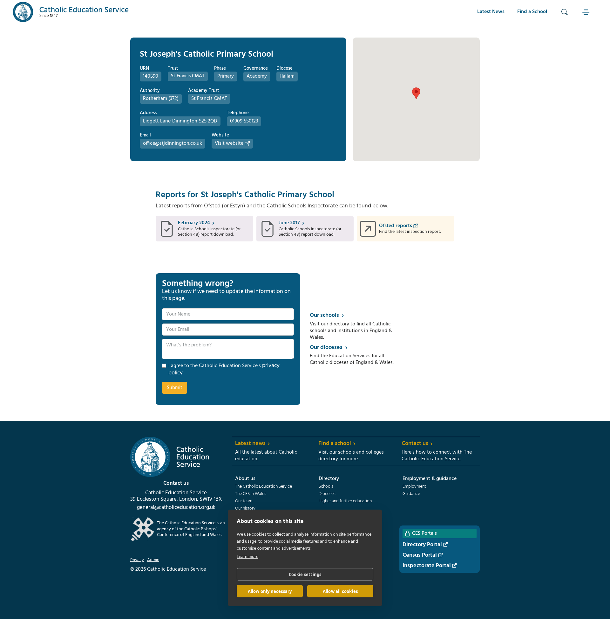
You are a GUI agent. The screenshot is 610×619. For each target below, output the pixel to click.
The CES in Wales (250, 494)
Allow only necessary (270, 591)
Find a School (532, 12)
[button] (587, 12)
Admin (153, 560)
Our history (245, 508)
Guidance (411, 494)
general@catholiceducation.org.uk (176, 507)
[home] (71, 12)
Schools (326, 487)
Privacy (137, 560)
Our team (243, 501)
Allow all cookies (340, 591)
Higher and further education (345, 501)
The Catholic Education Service (263, 487)
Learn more (247, 556)
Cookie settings (305, 574)
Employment (414, 487)
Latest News (491, 12)
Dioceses (327, 494)
